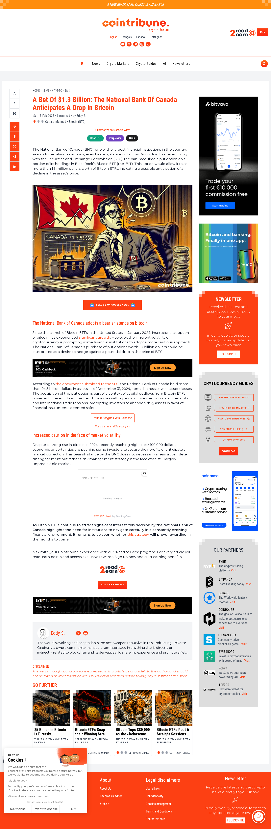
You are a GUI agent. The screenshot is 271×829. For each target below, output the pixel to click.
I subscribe (228, 354)
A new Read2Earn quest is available (135, 4)
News (96, 63)
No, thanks (18, 809)
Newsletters (181, 63)
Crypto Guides (146, 63)
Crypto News (61, 90)
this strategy (138, 535)
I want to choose (46, 809)
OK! (73, 809)
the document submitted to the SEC (87, 384)
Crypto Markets (118, 63)
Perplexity (115, 138)
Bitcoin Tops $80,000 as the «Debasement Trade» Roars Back (133, 731)
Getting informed (55, 122)
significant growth (94, 337)
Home (36, 90)
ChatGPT (95, 138)
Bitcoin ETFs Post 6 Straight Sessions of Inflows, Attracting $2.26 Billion (173, 731)
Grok (132, 138)
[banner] (112, 368)
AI (164, 63)
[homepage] (74, 63)
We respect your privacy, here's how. (28, 795)
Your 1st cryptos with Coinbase (112, 418)
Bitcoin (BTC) (77, 122)
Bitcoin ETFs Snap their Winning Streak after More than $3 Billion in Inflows (92, 731)
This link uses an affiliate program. (113, 426)
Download (228, 451)
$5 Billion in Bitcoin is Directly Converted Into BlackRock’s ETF (50, 731)
